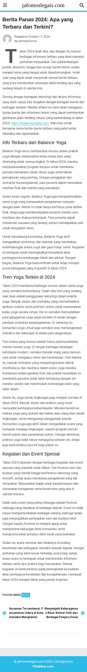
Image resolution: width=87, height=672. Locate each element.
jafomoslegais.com (43, 5)
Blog (26, 595)
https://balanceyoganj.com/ (30, 123)
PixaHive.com (43, 666)
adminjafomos (27, 41)
